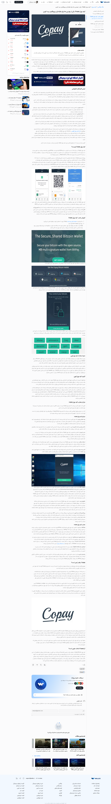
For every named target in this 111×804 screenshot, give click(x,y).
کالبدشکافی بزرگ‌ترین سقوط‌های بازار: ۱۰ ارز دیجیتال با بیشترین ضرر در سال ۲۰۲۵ (60, 750)
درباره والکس (59, 786)
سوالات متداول (96, 793)
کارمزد (60, 790)
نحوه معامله (97, 790)
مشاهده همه (37, 756)
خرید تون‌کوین (40, 795)
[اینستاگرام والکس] (23, 778)
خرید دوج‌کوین (40, 798)
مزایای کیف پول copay (99, 25)
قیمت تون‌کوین (20, 795)
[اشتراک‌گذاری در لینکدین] (44, 664)
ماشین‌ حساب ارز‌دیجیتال (75, 793)
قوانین (60, 793)
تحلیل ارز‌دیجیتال (77, 790)
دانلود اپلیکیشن (77, 788)
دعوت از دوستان (77, 786)
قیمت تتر (22, 790)
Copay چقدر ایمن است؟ (98, 29)
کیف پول (94, 7)
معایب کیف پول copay (98, 27)
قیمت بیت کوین (20, 788)
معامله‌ (86, 2)
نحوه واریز (97, 788)
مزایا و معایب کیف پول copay (97, 24)
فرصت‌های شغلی (58, 788)
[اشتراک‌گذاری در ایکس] (40, 664)
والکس (97, 2)
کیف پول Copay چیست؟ (98, 13)
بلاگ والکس (101, 7)
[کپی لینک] (33, 664)
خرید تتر (41, 790)
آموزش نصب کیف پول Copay (96, 16)
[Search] (10, 2)
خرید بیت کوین (39, 788)
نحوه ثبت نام (97, 786)
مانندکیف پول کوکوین (76, 131)
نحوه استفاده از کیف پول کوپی (97, 18)
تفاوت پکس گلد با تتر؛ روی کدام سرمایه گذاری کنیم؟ (43, 750)
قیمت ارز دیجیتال (66, 2)
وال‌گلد (60, 795)
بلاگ (93, 2)
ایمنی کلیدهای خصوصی (98, 11)
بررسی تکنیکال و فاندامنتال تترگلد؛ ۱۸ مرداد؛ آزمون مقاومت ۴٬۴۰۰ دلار (60, 769)
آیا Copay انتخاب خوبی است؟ (97, 32)
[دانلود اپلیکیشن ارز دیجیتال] (6, 2)
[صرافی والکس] (105, 2)
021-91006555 (39, 778)
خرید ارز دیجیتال (77, 2)
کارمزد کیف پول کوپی (99, 21)
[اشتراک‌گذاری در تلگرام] (37, 664)
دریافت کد (79, 688)
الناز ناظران (79, 701)
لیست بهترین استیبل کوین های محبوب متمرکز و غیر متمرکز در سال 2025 (77, 750)
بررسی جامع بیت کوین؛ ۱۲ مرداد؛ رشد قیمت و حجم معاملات (43, 769)
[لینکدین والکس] (17, 778)
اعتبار (57, 2)
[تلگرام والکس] (20, 778)
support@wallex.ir (30, 778)
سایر (44, 2)
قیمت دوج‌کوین (20, 798)
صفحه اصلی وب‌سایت (72, 221)
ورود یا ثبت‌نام (19, 2)
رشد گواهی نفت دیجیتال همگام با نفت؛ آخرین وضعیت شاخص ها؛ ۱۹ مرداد (77, 769)
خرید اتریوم (40, 793)
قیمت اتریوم (21, 793)
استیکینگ (50, 2)
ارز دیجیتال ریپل (60, 543)
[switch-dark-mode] (3, 2)
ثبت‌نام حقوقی (77, 795)
